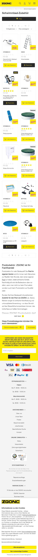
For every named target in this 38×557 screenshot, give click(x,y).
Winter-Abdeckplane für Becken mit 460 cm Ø (27, 134)
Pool (16, 9)
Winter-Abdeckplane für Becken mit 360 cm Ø (27, 170)
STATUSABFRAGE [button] (18, 465)
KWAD (23, 52)
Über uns (19, 413)
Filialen (19, 420)
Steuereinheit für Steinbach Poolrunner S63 (10, 59)
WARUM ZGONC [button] (18, 486)
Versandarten (19, 444)
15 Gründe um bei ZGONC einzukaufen (19, 490)
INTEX (5, 233)
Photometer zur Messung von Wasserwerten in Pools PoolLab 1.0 (9, 97)
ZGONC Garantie (19, 493)
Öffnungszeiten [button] (18, 381)
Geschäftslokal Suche (19, 429)
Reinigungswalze (7, 133)
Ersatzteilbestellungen (19, 480)
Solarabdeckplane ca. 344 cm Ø (9, 241)
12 (25, 26)
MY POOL (24, 199)
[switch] (22, 459)
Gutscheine (19, 450)
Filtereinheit (6, 206)
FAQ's (19, 441)
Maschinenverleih (19, 423)
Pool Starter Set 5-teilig (27, 206)
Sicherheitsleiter (25, 59)
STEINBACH (6, 52)
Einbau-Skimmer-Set (8, 168)
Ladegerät (23, 241)
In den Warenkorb (11, 65)
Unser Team (19, 416)
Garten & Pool (9, 9)
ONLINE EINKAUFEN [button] (18, 437)
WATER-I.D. (6, 88)
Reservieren (29, 65)
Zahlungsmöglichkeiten (19, 447)
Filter (20, 19)
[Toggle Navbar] (34, 3)
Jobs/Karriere (19, 426)
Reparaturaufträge (19, 477)
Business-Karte (19, 496)
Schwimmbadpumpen (11, 327)
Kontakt (19, 432)
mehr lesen (17, 316)
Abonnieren (19, 356)
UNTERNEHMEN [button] (18, 410)
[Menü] (26, 454)
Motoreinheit (24, 95)
